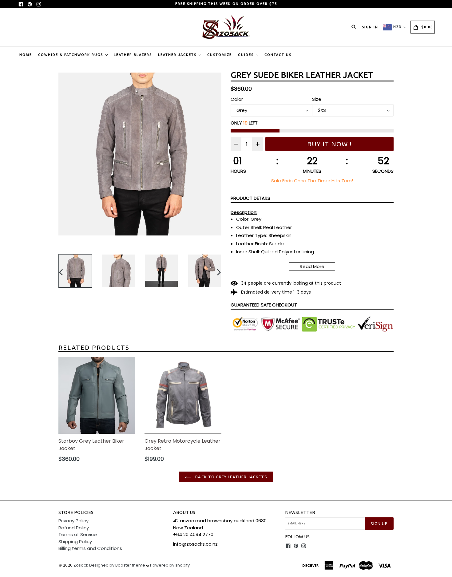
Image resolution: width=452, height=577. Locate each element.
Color (237, 99)
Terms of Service (77, 534)
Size (316, 99)
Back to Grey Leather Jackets (230, 477)
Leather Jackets (178, 55)
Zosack (80, 565)
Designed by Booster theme (117, 565)
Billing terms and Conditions (90, 548)
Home (25, 55)
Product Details (250, 198)
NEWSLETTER (300, 512)
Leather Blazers (133, 55)
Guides (246, 55)
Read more (312, 266)
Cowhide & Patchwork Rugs (71, 55)
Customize (219, 55)
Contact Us (277, 55)
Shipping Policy (75, 541)
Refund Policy (73, 527)
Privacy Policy (73, 520)
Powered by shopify (170, 565)
